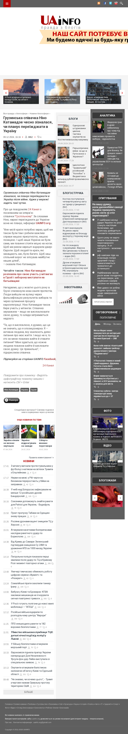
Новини (28, 461)
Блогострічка (73, 193)
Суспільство (42, 704)
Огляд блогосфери (25, 708)
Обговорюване (107, 312)
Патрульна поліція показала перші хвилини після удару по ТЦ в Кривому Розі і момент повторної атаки (31, 560)
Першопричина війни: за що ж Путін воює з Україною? (80, 152)
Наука (76, 704)
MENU (7, 3)
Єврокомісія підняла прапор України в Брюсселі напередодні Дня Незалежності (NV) (75, 217)
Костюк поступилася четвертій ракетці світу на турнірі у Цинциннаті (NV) (74, 203)
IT (101, 704)
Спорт (115, 704)
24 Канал (33, 209)
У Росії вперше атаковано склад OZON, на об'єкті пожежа (18, 99)
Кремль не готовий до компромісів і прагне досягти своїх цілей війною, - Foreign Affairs (107, 180)
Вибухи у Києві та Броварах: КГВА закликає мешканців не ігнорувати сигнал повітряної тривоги (30, 595)
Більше (28, 692)
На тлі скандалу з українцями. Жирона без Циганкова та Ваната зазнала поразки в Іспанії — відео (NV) (75, 250)
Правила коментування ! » (41, 457)
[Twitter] (110, 3)
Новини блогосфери (39, 113)
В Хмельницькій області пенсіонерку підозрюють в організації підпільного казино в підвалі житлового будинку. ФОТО (107, 434)
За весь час (117, 324)
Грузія (33, 390)
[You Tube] (115, 3)
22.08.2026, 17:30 (71, 224)
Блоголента (39, 708)
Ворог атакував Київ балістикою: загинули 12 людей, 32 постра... (99, 99)
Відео (108, 445)
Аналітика (107, 115)
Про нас (8, 722)
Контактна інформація (22, 722)
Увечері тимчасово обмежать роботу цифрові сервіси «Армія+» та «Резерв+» (31, 575)
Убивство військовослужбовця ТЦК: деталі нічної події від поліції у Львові (32, 635)
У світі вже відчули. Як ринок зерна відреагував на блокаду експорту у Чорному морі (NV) (75, 233)
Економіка (53, 704)
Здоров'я (108, 704)
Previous (5, 93)
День (97, 324)
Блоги (73, 118)
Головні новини (20, 704)
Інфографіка (73, 287)
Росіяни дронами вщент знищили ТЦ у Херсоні (105, 465)
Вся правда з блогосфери (15, 113)
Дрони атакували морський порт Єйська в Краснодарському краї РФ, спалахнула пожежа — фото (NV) (75, 268)
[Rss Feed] (98, 3)
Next (123, 93)
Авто (97, 704)
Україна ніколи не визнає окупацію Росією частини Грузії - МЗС (11, 447)
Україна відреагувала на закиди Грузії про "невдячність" (29, 446)
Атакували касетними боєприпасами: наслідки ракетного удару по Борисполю (31, 533)
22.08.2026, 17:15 (71, 242)
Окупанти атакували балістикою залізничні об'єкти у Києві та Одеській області (31, 671)
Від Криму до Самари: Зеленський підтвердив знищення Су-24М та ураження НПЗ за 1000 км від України (31, 545)
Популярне (108, 317)
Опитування (107, 198)
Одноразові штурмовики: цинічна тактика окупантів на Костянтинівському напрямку (73, 132)
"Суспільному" (23, 216)
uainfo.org (36, 719)
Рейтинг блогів (52, 708)
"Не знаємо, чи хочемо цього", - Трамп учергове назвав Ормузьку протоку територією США (32, 682)
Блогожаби (107, 480)
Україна (24, 390)
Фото (108, 410)
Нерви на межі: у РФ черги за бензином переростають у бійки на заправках (30, 481)
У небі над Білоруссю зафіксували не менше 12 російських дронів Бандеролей (31, 492)
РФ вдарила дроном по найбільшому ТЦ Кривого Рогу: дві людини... (61, 99)
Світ (61, 704)
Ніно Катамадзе (11, 390)
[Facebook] (104, 3)
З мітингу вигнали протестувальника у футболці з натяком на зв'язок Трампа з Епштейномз (32, 469)
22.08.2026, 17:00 (71, 259)
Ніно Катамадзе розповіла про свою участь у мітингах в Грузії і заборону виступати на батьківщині (28, 276)
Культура (68, 704)
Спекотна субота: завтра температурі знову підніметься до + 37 (106, 393)
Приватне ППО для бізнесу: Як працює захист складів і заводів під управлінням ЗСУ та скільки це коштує (107, 156)
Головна (8, 704)
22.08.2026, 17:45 (71, 210)
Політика (31, 704)
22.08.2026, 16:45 (71, 276)
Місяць (107, 324)
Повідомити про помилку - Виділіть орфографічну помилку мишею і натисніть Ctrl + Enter (25, 379)
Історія (83, 704)
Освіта (91, 704)
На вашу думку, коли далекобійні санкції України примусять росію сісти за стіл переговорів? (107, 210)
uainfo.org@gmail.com (42, 722)
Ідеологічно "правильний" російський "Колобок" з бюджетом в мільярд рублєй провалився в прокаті (73, 173)
